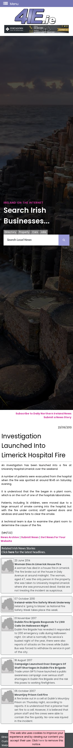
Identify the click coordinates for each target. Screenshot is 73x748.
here (11, 552)
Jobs (43, 232)
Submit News (30, 537)
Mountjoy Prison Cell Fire (31, 695)
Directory (10, 232)
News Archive (10, 537)
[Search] (63, 240)
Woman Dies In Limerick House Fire (38, 564)
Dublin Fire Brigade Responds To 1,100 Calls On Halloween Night (40, 624)
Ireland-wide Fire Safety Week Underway (42, 602)
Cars (35, 232)
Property (24, 232)
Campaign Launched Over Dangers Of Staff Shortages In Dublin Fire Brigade (40, 666)
